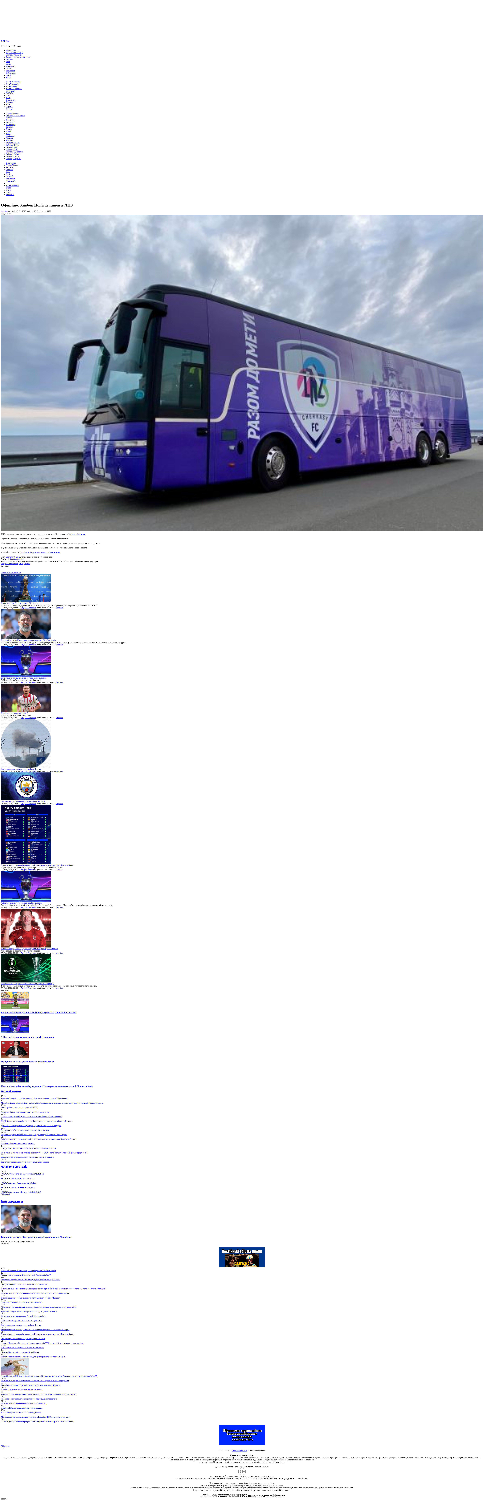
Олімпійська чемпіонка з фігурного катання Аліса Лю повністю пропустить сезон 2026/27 (49, 1376)
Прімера (9, 102)
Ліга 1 (8, 104)
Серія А (9, 107)
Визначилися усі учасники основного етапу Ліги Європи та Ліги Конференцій (35, 1293)
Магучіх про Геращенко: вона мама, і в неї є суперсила (24, 1284)
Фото (8, 75)
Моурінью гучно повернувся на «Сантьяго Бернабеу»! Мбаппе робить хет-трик (35, 1330)
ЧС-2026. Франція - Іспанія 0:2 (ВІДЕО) (18, 1187)
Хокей (8, 68)
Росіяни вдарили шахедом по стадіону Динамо (21, 769)
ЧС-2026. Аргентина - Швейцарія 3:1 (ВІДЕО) (21, 1192)
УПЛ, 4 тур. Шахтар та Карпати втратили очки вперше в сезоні (28, 1148)
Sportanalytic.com (13, 557)
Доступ (9, 109)
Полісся (27, 564)
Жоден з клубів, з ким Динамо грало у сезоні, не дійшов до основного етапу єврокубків (39, 1307)
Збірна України (12, 113)
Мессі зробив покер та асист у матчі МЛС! (19, 1107)
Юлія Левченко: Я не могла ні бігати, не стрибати (22, 1348)
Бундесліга (10, 100)
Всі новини (11, 50)
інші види (10, 136)
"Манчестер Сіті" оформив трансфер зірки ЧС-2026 (23, 801)
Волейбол (10, 120)
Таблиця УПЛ (12, 147)
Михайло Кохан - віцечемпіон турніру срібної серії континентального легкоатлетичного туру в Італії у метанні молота (52, 1103)
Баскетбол (10, 71)
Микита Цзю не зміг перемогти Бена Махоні (20, 1352)
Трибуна (9, 138)
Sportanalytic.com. (77, 534)
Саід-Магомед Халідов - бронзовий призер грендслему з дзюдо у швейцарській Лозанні (39, 1139)
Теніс (8, 64)
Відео (8, 77)
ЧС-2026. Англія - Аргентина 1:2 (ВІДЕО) (19, 1183)
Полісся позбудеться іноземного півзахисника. (40, 552)
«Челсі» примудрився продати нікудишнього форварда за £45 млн (29, 948)
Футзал (9, 118)
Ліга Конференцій (14, 89)
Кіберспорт (11, 73)
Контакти (10, 195)
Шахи (8, 131)
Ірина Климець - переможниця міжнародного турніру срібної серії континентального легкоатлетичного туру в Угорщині (53, 1289)
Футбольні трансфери (15, 115)
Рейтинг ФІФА (12, 145)
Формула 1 (10, 66)
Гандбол (9, 127)
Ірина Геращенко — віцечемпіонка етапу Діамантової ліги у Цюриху (30, 1298)
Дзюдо (9, 129)
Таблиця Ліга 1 (12, 156)
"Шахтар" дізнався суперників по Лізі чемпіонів (21, 903)
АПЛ (8, 98)
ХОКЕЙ (9, 176)
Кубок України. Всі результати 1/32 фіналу (19, 603)
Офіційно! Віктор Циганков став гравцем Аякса (27, 1061)
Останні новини (11, 1091)
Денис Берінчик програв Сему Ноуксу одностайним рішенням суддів (31, 1126)
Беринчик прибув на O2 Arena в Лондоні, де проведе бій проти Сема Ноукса (34, 1135)
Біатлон (9, 122)
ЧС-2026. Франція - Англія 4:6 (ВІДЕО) (18, 1178)
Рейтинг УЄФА (13, 143)
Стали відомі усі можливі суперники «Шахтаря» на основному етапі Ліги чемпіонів (37, 865)
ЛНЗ (21, 564)
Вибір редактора (12, 1201)
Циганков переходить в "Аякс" (14, 713)
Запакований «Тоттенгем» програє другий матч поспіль (25, 1130)
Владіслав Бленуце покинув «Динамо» (18, 1144)
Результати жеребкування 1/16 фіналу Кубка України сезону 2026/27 (38, 1012)
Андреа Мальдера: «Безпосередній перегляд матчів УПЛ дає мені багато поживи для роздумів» (42, 1343)
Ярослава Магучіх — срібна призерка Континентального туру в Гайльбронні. (34, 1098)
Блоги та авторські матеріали (18, 57)
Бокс (8, 62)
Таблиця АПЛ (12, 149)
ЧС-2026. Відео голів (14, 1166)
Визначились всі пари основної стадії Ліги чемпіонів (24, 678)
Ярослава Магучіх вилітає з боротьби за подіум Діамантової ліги (29, 1311)
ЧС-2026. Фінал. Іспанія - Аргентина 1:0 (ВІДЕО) (22, 1174)
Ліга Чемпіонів (12, 84)
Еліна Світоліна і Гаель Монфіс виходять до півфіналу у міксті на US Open (33, 1357)
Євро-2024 (10, 91)
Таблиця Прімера (13, 154)
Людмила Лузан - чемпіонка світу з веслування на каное (25, 1112)
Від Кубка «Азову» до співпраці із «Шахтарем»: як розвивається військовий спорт (36, 1121)
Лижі (8, 134)
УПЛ (8, 95)
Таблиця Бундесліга (14, 152)
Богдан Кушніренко (9, 564)
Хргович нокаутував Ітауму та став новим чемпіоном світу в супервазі (31, 1116)
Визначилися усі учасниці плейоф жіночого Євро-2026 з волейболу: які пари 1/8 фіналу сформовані (44, 1153)
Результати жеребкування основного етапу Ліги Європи (25, 1162)
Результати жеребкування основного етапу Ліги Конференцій (27, 983)
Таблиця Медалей (13, 55)
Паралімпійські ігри (14, 52)
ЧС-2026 (9, 93)
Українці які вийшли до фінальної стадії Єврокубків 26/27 (26, 1275)
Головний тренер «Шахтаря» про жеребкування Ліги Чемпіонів (28, 640)
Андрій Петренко (28, 608)
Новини (9, 140)
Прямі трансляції (13, 82)
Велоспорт (10, 125)
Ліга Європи (11, 86)
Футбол (9, 59)
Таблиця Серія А (13, 159)
